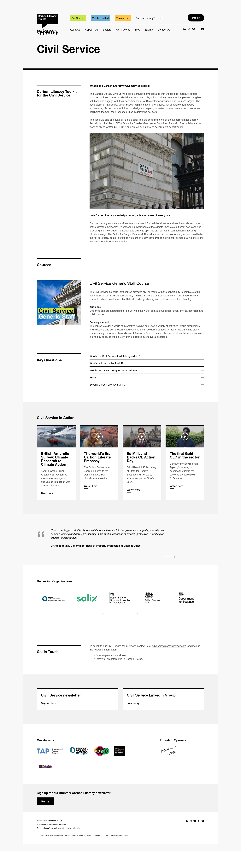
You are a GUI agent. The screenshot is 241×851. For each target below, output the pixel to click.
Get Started (77, 18)
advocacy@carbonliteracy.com (169, 646)
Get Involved (123, 29)
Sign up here (77, 699)
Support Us (91, 29)
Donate (196, 17)
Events (149, 29)
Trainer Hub (122, 18)
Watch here (99, 463)
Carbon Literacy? (145, 18)
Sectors (107, 29)
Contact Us (164, 29)
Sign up (45, 801)
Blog (137, 29)
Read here (56, 463)
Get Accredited (100, 18)
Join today (163, 699)
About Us (75, 29)
